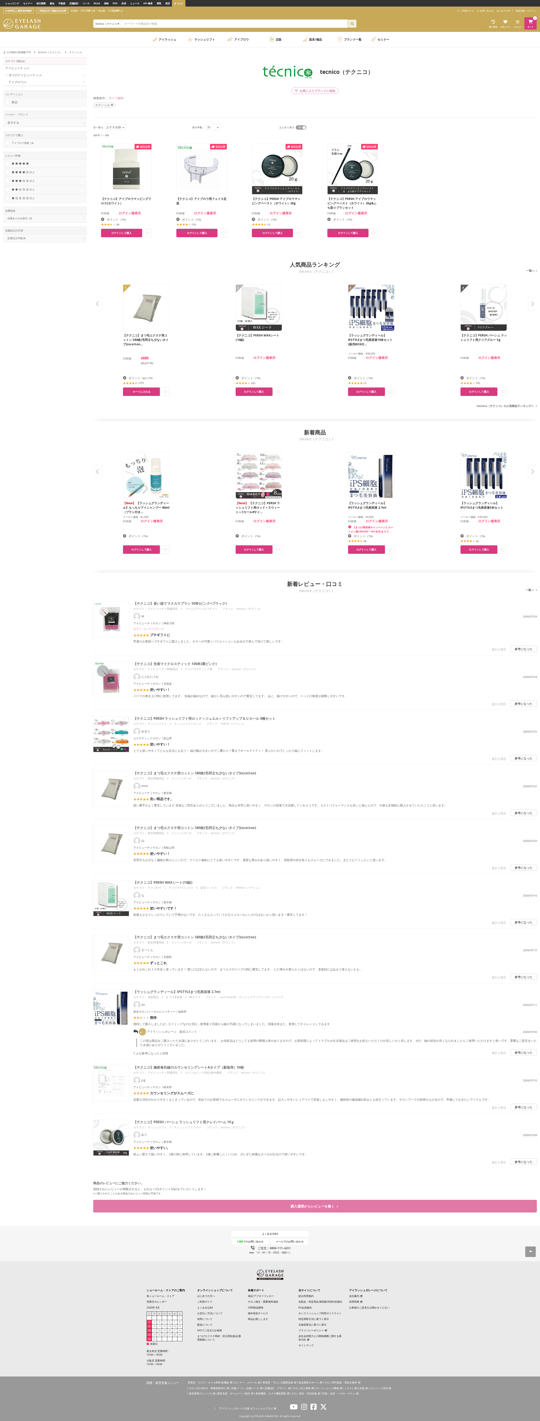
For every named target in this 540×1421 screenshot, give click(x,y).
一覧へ (530, 270)
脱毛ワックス (208, 888)
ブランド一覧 (353, 39)
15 (179, 1326)
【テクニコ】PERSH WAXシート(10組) (162, 882)
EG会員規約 (305, 1307)
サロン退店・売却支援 (304, 1393)
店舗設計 (74, 3)
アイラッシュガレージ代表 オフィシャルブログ (246, 1408)
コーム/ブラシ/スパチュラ (201, 609)
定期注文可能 (16, 238)
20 (169, 1330)
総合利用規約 (306, 1296)
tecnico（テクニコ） (50, 52)
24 (154, 1334)
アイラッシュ (167, 39)
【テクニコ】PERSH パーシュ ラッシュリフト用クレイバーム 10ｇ (183, 1122)
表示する (13, 123)
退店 (167, 3)
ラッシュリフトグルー (187, 1127)
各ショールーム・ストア (160, 1296)
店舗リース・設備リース (245, 1388)
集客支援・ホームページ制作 (233, 1393)
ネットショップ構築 (327, 1388)
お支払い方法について (210, 1313)
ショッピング (12, 3)
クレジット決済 (379, 1388)
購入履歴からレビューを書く (313, 1206)
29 (179, 1334)
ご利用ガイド (204, 1301)
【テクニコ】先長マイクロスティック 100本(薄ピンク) (175, 663)
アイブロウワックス (181, 888)
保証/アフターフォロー (261, 1296)
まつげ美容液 (174, 997)
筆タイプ (194, 997)
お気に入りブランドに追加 (317, 91)
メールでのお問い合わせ (290, 1241)
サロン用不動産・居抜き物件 (340, 1382)
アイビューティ (17, 68)
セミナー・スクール (245, 1382)
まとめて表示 (286, 127)
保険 (106, 3)
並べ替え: (98, 127)
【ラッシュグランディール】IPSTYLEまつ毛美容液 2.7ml (176, 991)
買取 (159, 3)
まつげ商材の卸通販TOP (17, 52)
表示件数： (198, 127)
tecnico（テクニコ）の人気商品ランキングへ (505, 406)
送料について (204, 1319)
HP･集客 (148, 3)
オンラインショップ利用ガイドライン (320, 1313)
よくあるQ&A (270, 1233)
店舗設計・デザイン (276, 1388)
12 (164, 1326)
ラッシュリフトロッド (187, 724)
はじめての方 (503, 10)
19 (164, 1330)
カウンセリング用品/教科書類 (203, 1072)
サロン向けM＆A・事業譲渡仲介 (207, 1388)
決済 (124, 3)
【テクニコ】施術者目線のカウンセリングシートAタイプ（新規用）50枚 (188, 1067)
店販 (279, 39)
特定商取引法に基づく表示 (313, 1319)
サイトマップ (306, 1345)
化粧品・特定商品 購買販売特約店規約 (320, 1301)
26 (164, 1334)
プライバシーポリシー (311, 1330)
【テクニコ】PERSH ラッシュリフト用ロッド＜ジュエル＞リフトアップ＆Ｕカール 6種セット (204, 718)
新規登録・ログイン (526, 10)
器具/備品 (315, 39)
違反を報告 (498, 649)
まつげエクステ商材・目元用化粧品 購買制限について (219, 1337)
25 (159, 1334)
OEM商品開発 (255, 1307)
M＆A (97, 3)
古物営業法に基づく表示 (312, 1324)
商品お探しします (258, 1319)
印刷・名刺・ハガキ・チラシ (338, 1393)
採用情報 (354, 1301)
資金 (52, 3)
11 (159, 1326)
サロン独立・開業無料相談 (263, 1301)
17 (154, 1330)
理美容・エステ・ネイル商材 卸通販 (208, 1382)
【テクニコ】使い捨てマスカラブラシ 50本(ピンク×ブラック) (180, 603)
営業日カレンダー (157, 1301)
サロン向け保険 (301, 1388)
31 (154, 1338)
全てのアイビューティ (25, 75)
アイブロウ (241, 39)
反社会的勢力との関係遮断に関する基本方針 (320, 1337)
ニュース (134, 3)
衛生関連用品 (156, 778)
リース (86, 3)
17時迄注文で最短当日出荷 (52, 10)
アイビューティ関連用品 (163, 609)
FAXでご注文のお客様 (209, 1330)
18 (159, 1330)
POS (115, 3)
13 (169, 1326)
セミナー (27, 3)
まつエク (178, 3)
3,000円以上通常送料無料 (18, 10)
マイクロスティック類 (198, 669)
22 (179, 1330)
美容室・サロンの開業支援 (278, 1382)
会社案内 (354, 1296)
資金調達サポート (308, 1382)
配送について (204, 1324)
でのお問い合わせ (250, 1241)
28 (174, 1334)
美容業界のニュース (200, 1393)
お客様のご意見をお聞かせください (369, 1307)
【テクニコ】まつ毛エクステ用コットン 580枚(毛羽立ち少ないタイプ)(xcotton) (194, 773)
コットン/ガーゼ (181, 778)
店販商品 (153, 997)
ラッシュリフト (204, 39)
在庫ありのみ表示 (19, 218)
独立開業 (41, 3)
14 (174, 1326)
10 (154, 1326)
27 (169, 1334)
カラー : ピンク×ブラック (148, 629)
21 (174, 1330)
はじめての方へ (206, 1296)
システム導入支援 (354, 1388)
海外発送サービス (258, 1313)
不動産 (61, 3)
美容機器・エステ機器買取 (271, 1393)
